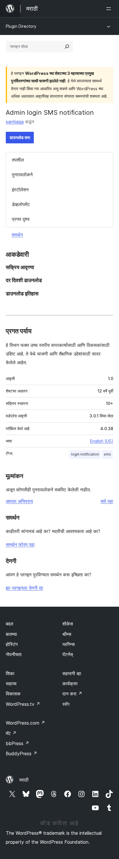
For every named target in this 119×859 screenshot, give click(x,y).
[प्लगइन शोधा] (67, 46)
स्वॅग (65, 704)
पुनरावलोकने (22, 174)
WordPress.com (25, 723)
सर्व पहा (107, 501)
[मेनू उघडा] (110, 8)
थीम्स (66, 634)
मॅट (11, 733)
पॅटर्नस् (67, 654)
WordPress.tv (23, 704)
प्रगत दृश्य (20, 219)
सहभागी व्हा (71, 673)
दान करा (72, 694)
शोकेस (67, 624)
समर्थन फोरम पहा (20, 544)
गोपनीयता (14, 654)
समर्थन (17, 235)
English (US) (101, 440)
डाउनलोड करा (20, 137)
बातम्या (11, 634)
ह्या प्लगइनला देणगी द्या (24, 588)
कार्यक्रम (69, 683)
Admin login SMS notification (50, 112)
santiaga (15, 122)
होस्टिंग (12, 644)
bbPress (17, 743)
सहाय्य (11, 683)
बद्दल (9, 624)
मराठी (24, 780)
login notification (85, 454)
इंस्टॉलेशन (20, 189)
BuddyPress (21, 753)
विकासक (13, 694)
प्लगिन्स (68, 644)
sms (107, 454)
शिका (10, 673)
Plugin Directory (21, 26)
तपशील (18, 160)
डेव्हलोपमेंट (21, 204)
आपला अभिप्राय (19, 501)
